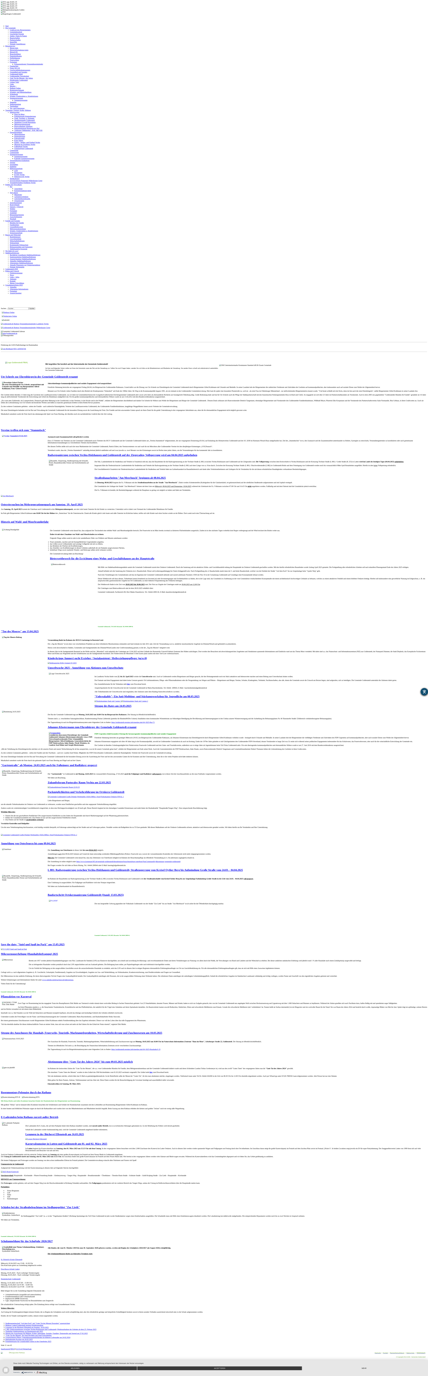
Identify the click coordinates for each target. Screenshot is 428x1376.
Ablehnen (75, 1368)
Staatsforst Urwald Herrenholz (25, 122)
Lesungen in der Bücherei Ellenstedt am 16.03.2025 (54, 1134)
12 (17, 1349)
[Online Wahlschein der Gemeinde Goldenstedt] (9, 316)
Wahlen (12, 209)
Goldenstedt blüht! (16, 74)
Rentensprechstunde (17, 90)
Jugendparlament (16, 203)
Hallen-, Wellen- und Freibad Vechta (27, 142)
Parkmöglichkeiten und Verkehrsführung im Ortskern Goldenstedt (86, 792)
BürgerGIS (14, 52)
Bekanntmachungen (17, 215)
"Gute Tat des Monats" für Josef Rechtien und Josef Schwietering (28, 1335)
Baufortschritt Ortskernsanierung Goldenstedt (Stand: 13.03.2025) (86, 894)
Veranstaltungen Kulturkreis (19, 160)
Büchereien (18, 173)
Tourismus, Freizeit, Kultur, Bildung (18, 110)
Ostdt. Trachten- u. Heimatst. (24, 118)
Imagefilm (13, 42)
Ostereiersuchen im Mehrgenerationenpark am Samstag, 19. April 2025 (42, 504)
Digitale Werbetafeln (17, 267)
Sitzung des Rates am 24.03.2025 (113, 705)
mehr (364, 1368)
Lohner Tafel (14, 82)
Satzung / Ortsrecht (16, 207)
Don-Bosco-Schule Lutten (10, 1269)
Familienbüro (14, 225)
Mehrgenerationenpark (22, 124)
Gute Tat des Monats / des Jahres (21, 78)
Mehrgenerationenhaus (18, 229)
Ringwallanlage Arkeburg (23, 126)
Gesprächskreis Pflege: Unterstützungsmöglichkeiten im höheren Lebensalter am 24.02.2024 (37, 1337)
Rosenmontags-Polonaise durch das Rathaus (26, 1092)
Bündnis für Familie (17, 223)
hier (128, 684)
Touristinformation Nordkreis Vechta (23, 183)
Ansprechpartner (16, 293)
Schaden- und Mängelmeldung (20, 92)
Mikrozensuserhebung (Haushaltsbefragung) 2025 (29, 953)
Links (12, 84)
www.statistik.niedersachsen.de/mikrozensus (57, 980)
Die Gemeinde (10, 28)
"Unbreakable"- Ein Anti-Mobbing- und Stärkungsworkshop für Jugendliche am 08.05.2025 (147, 696)
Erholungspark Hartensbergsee (25, 116)
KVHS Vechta (19, 175)
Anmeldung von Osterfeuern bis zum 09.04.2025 (28, 843)
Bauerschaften (15, 38)
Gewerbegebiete (15, 239)
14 (21, 1349)
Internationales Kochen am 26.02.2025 (19, 1339)
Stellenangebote (15, 104)
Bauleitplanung (15, 237)
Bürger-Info (14, 48)
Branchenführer (15, 54)
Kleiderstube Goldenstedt (19, 80)
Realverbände (15, 205)
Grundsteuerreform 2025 (14, 285)
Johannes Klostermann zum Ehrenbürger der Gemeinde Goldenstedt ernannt (92, 727)
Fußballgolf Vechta (21, 146)
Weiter (25, 1349)
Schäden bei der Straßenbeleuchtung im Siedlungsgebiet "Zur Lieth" (40, 1207)
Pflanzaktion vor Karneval (16, 996)
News (12, 275)
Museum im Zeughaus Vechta (24, 144)
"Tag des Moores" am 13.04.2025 (20, 631)
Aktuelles (13, 287)
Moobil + (13, 86)
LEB (16, 171)
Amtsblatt (13, 213)
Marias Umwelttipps (17, 283)
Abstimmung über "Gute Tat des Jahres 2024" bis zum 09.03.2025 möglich (90, 1061)
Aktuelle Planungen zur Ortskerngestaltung (25, 265)
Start (7, 26)
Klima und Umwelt (12, 271)
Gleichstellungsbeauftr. (22, 199)
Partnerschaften (15, 40)
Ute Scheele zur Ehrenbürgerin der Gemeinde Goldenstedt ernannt (39, 376)
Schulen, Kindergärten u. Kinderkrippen (24, 96)
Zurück (6, 1349)
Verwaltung (14, 193)
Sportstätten (14, 165)
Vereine (12, 163)
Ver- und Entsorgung (17, 108)
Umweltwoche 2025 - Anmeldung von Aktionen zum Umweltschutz (85, 667)
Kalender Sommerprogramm (24, 158)
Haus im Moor (19, 114)
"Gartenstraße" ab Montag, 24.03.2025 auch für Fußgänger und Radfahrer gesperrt (49, 765)
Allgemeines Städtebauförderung (21, 263)
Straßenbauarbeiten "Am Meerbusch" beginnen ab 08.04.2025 (130, 477)
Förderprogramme (16, 273)
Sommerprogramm (16, 98)
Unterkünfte (14, 150)
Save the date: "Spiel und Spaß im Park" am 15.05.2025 (33, 944)
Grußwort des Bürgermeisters (20, 30)
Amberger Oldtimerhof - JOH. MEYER (28, 130)
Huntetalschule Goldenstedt (10, 1279)
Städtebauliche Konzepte (18, 249)
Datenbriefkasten (16, 56)
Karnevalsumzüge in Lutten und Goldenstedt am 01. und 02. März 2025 (66, 1143)
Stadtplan (13, 102)
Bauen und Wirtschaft (13, 235)
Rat (11, 187)
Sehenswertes (14, 112)
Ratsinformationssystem (22, 191)
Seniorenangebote (16, 233)
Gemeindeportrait (16, 32)
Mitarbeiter (18, 195)
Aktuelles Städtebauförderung (20, 261)
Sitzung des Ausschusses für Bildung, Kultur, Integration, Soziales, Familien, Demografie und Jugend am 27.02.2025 (46, 1333)
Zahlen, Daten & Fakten (18, 36)
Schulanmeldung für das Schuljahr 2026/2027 (27, 1241)
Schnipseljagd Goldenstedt (23, 148)
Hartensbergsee (19, 136)
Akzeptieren (219, 1368)
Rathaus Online (15, 88)
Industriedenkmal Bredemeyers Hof (26, 128)
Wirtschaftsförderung (17, 241)
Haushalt (13, 219)
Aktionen (13, 279)
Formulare (13, 62)
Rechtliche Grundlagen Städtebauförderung (25, 255)
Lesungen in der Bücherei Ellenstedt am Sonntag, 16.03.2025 (27, 1327)
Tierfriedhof (14, 106)
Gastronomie (14, 152)
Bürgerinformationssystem (19, 50)
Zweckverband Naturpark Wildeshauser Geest (26, 181)
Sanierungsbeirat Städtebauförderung (23, 257)
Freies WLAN (15, 68)
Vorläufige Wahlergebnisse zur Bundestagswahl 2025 (24, 1331)
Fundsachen (14, 66)
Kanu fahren (18, 140)
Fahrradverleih (19, 138)
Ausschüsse (18, 189)
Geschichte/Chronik (17, 34)
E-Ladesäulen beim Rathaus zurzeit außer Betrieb (29, 1117)
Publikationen (15, 179)
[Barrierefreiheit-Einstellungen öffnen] (424, 691)
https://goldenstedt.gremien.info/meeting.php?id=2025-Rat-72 (133, 722)
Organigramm (19, 201)
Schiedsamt (14, 94)
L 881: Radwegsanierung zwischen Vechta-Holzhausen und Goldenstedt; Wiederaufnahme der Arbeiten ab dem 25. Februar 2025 (50, 1329)
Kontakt (12, 281)
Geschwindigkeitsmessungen (20, 70)
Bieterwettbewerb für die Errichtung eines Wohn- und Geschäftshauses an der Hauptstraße (102, 558)
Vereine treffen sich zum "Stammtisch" (23, 430)
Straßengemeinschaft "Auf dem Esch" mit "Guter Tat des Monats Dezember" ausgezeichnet (37, 1323)
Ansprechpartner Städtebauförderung (23, 259)
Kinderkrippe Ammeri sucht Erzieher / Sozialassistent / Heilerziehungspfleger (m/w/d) (97, 658)
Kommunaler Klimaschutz (19, 245)
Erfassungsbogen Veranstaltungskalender (28, 64)
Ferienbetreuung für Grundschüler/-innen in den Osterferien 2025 (28, 1341)
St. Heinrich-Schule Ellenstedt (11, 1259)
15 (22, 1349)
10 (14, 1349)
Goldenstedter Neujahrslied (19, 76)
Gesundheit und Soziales (18, 72)
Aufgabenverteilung (21, 197)
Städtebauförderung (12, 253)
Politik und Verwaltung (13, 185)
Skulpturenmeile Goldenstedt (24, 120)
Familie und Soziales (12, 221)
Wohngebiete (14, 243)
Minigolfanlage (19, 134)
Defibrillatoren (15, 58)
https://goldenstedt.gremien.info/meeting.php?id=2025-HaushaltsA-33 (135, 1049)
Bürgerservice (10, 46)
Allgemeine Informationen (19, 289)
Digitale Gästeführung (17, 44)
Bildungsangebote (16, 169)
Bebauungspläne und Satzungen (21, 247)
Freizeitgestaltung (16, 132)
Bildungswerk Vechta (21, 177)
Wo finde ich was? (11, 251)
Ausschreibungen (16, 217)
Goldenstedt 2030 (11, 269)
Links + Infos (14, 277)
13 (19, 1349)
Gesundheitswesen (16, 227)
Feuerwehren (14, 60)
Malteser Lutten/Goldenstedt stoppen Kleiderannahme (24, 1325)
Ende (30, 1349)
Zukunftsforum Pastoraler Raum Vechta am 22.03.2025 (79, 782)
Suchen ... (4, 308)
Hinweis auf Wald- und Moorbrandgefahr (25, 521)
